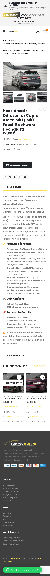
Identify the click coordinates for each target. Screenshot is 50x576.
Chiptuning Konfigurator (13, 541)
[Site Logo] (12, 32)
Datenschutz (8, 522)
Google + (20, 177)
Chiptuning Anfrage (11, 537)
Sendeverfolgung (11, 488)
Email (25, 177)
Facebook (5, 177)
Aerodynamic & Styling (11, 396)
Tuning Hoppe (16, 558)
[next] (45, 109)
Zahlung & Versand (11, 491)
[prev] (41, 109)
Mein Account (9, 485)
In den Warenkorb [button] (42, 377)
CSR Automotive (10, 407)
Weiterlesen (19, 377)
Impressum (8, 525)
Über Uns (7, 513)
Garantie (7, 516)
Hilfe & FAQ (7, 500)
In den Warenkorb (19, 165)
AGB (5, 519)
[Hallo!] (38, 31)
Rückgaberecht (10, 494)
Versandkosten (25, 139)
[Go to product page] (36, 383)
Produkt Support (10, 497)
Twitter (10, 177)
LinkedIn (15, 177)
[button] (5, 31)
